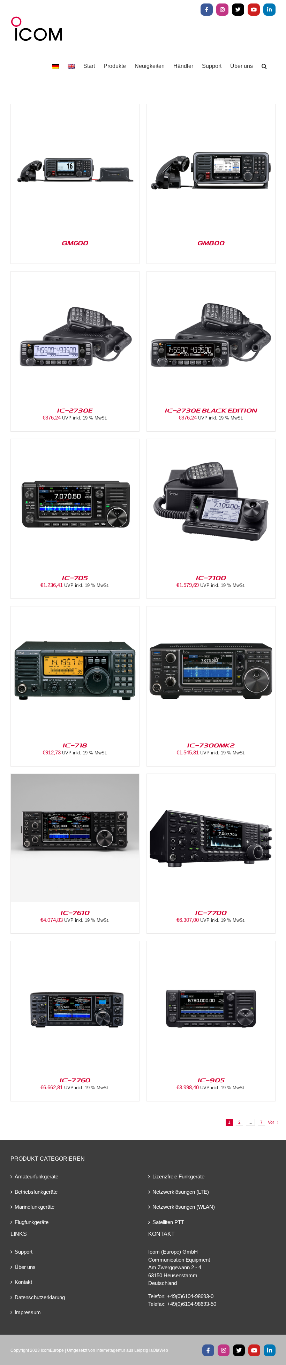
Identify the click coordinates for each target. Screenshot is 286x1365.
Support (23, 1252)
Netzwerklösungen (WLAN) (183, 1207)
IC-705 (75, 577)
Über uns (25, 1267)
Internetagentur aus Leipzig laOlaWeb (132, 1350)
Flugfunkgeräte (31, 1222)
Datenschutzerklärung (40, 1297)
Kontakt (23, 1282)
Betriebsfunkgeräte (36, 1192)
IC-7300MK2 (211, 745)
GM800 (211, 242)
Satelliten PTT (168, 1222)
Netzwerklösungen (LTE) (180, 1192)
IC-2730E (75, 410)
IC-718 (75, 745)
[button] (264, 66)
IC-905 (211, 1080)
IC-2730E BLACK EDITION (211, 410)
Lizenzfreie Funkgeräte (178, 1176)
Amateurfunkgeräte (36, 1176)
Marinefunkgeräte (34, 1207)
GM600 (75, 242)
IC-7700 (211, 912)
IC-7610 (75, 912)
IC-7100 (211, 577)
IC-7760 (75, 1080)
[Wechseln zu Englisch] (71, 66)
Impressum (28, 1312)
